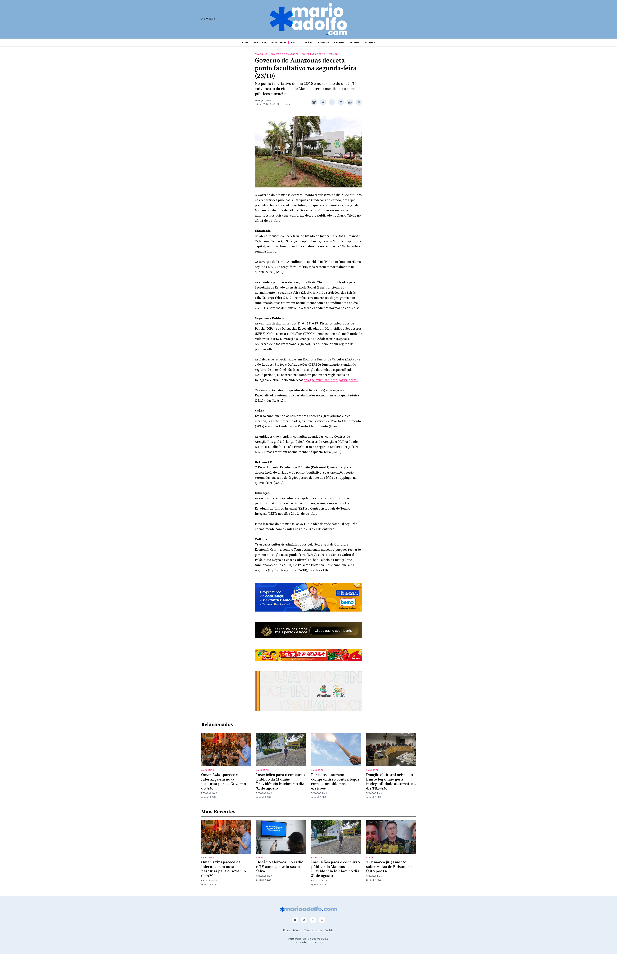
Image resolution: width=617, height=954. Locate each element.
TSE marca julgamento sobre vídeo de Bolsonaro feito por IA (389, 867)
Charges (339, 42)
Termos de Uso (313, 930)
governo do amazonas (285, 54)
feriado (333, 54)
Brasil (295, 42)
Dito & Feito (278, 42)
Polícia (308, 42)
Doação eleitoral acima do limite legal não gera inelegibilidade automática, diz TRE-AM (391, 781)
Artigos (354, 42)
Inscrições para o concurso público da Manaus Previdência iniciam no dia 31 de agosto (280, 781)
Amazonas (260, 42)
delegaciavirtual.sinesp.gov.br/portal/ (331, 380)
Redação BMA (263, 100)
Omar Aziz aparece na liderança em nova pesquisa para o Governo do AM (223, 781)
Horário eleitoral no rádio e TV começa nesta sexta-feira (280, 867)
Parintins (323, 42)
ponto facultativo (313, 54)
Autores (370, 42)
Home (245, 42)
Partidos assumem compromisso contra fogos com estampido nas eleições (335, 781)
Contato (329, 930)
